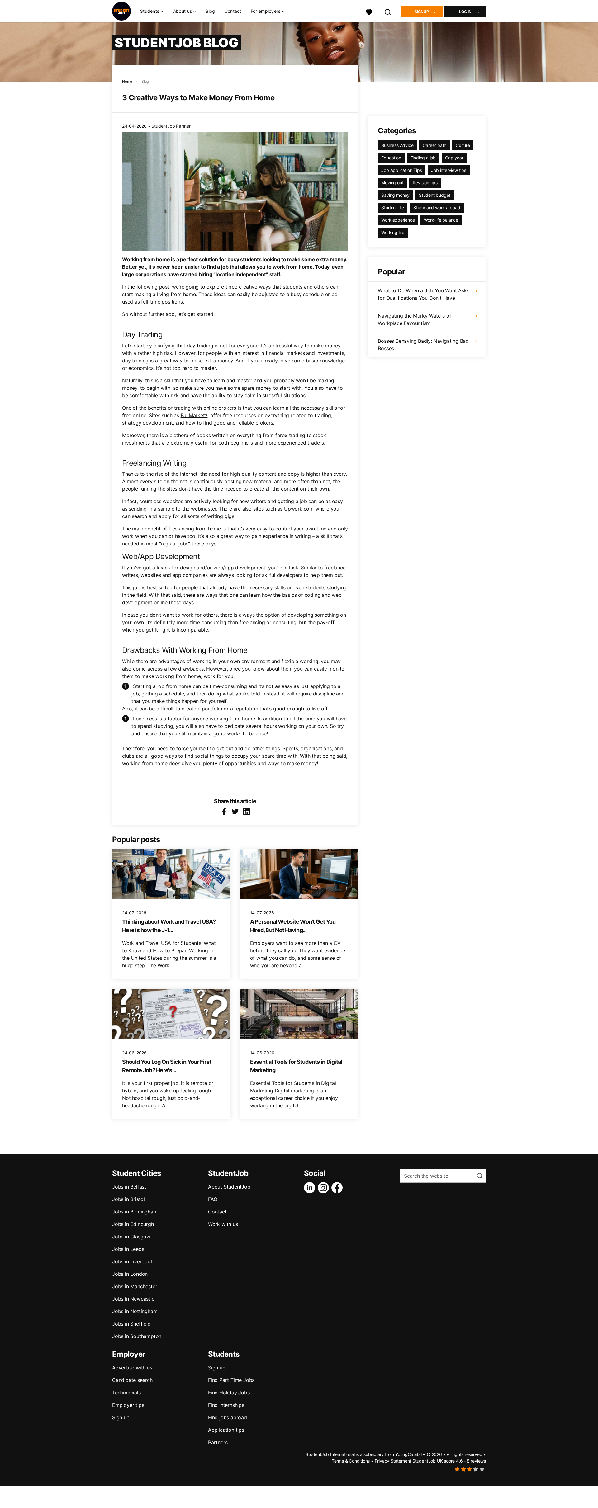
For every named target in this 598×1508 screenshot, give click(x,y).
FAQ (212, 1199)
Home (127, 81)
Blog (210, 11)
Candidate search (132, 1380)
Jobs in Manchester (134, 1286)
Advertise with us (132, 1367)
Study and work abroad (436, 207)
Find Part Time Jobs (231, 1380)
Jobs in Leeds (128, 1249)
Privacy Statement (393, 1460)
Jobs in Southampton (136, 1336)
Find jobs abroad (227, 1417)
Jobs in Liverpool (132, 1261)
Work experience (398, 220)
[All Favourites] (369, 11)
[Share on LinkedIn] (246, 811)
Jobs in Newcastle (133, 1299)
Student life (392, 207)
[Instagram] (324, 1187)
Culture (463, 145)
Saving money (395, 195)
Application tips (226, 1430)
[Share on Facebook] (224, 811)
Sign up (121, 1417)
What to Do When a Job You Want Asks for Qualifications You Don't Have (423, 294)
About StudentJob (229, 1187)
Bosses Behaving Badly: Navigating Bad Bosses (423, 344)
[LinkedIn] (311, 1187)
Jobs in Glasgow (131, 1236)
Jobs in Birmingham (134, 1212)
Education (391, 157)
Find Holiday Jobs (229, 1392)
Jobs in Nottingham (134, 1311)
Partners (217, 1442)
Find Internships (226, 1405)
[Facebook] (338, 1187)
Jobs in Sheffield (131, 1324)
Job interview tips (448, 170)
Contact (233, 11)
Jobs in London (130, 1274)
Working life (392, 232)
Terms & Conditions (351, 1460)
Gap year (454, 157)
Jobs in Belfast (129, 1187)
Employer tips (128, 1405)
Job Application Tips (401, 170)
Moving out (392, 182)
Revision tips (425, 182)
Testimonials (126, 1392)
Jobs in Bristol (128, 1199)
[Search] (388, 11)
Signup (422, 12)
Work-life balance (441, 220)
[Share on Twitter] (235, 811)
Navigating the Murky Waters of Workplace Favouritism (414, 319)
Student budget (434, 195)
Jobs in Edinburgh (133, 1224)
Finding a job (423, 157)
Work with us (223, 1224)
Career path (434, 145)
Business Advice (397, 145)
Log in (465, 12)
